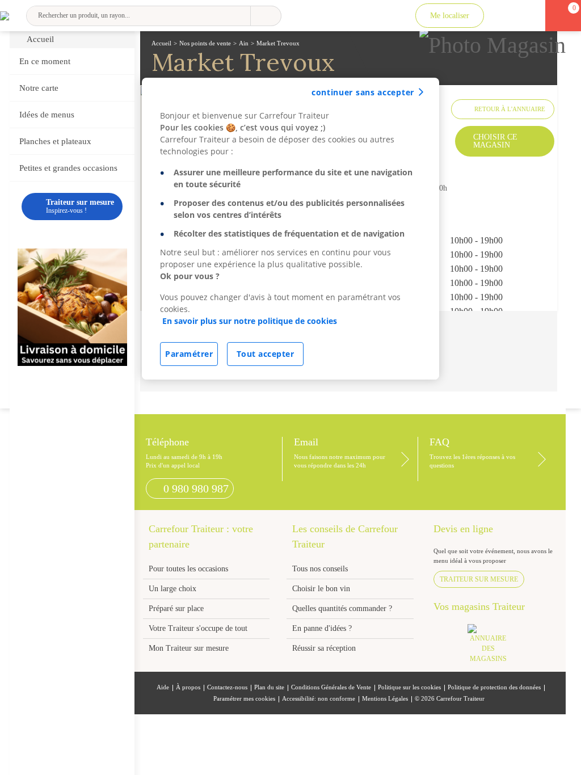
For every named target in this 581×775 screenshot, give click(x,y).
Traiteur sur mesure (479, 579)
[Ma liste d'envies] (528, 15)
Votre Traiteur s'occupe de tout (198, 628)
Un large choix (172, 588)
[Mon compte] (503, 15)
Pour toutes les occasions (188, 569)
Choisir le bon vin (321, 588)
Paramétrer (189, 353)
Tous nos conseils (321, 569)
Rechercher (265, 16)
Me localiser (449, 15)
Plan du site (269, 687)
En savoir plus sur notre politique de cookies (249, 320)
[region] (290, 229)
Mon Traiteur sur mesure (189, 648)
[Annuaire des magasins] (494, 647)
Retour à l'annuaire (509, 109)
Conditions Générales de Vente (331, 687)
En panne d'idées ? (322, 628)
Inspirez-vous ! (80, 206)
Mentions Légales (385, 699)
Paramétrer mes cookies (244, 699)
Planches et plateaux (55, 141)
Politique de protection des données (494, 687)
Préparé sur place (176, 608)
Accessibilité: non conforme (318, 699)
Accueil (40, 39)
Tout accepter (265, 353)
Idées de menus (46, 114)
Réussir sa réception (324, 648)
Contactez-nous (227, 687)
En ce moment (44, 61)
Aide (163, 687)
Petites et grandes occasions (68, 167)
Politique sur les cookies (409, 687)
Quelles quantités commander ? (342, 608)
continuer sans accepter (362, 92)
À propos (188, 687)
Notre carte (38, 87)
